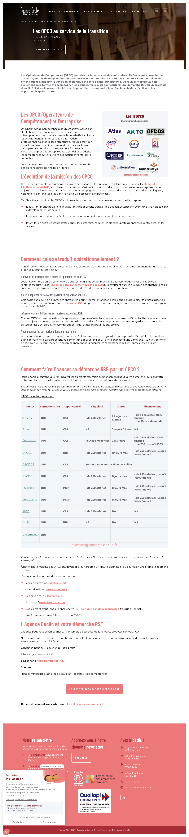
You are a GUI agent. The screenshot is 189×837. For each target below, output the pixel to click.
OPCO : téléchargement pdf (37, 396)
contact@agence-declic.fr (137, 787)
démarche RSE (73, 303)
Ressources (140, 11)
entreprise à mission (52, 602)
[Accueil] (30, 11)
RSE (42, 21)
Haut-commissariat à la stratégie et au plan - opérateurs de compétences (64, 673)
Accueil (24, 21)
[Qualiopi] (94, 801)
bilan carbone (53, 596)
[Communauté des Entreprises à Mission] (100, 779)
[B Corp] (78, 778)
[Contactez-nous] (156, 11)
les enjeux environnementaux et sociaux (77, 285)
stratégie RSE (57, 583)
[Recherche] (165, 11)
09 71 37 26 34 (131, 781)
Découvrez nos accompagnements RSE (94, 689)
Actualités (118, 11)
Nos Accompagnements (63, 11)
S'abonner (81, 757)
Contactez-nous (30, 648)
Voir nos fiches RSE (49, 49)
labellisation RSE (56, 589)
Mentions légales (104, 830)
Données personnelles (121, 830)
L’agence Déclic (94, 11)
